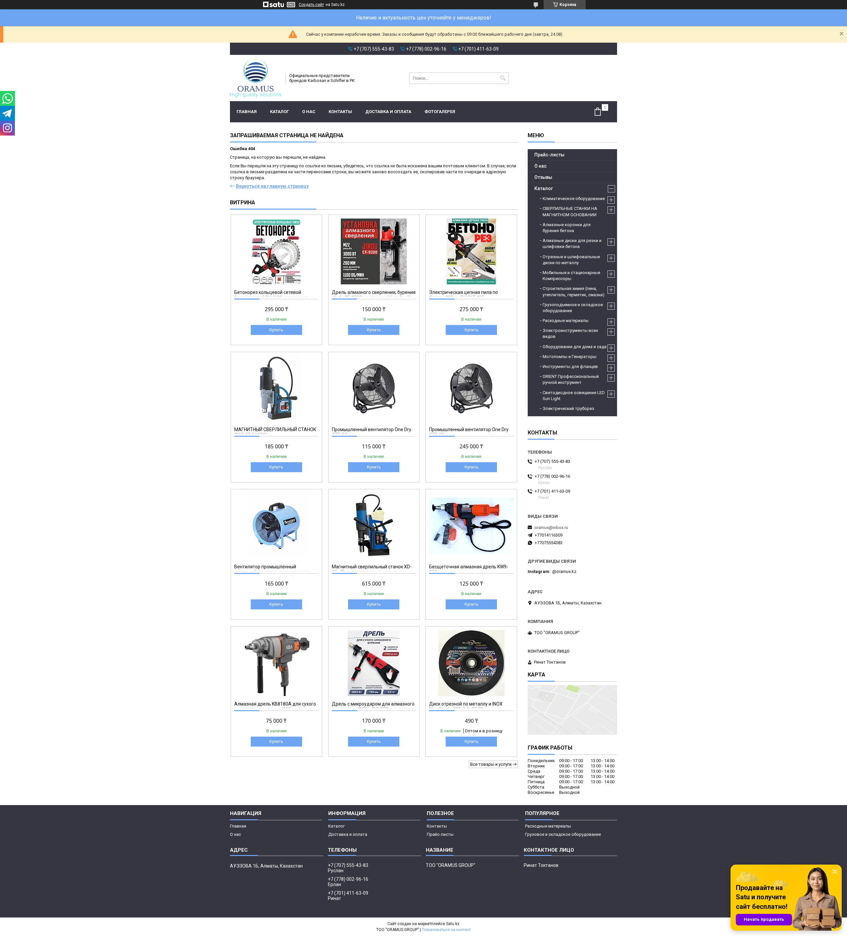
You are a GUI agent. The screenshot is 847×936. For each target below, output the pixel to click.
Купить (276, 329)
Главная (247, 111)
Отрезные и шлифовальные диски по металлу (571, 259)
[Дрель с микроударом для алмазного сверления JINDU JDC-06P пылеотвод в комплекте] (374, 663)
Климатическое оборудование (574, 198)
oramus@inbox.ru (551, 527)
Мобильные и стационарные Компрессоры (571, 275)
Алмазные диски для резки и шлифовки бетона (572, 243)
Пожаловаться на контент (446, 929)
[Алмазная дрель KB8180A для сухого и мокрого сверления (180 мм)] (276, 663)
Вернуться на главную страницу (272, 186)
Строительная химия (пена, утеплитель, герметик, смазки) (573, 291)
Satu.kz (453, 923)
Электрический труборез (568, 408)
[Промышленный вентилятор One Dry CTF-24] (374, 388)
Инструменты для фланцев (570, 366)
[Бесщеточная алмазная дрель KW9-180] (471, 526)
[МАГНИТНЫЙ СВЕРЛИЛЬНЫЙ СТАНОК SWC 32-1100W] (276, 388)
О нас (308, 111)
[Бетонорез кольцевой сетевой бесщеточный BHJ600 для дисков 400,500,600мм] (276, 251)
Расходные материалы (566, 320)
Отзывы (543, 177)
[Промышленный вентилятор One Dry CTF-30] (471, 388)
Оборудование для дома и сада (574, 346)
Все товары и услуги (491, 764)
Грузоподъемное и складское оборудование (573, 307)
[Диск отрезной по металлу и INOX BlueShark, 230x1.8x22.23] (471, 663)
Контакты (340, 111)
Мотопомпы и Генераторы (570, 356)
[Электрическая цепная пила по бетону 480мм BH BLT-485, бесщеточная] (471, 251)
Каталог (279, 111)
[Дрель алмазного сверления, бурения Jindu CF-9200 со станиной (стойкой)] (374, 251)
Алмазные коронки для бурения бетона (567, 227)
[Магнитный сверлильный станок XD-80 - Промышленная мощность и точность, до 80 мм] (374, 526)
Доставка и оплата (388, 111)
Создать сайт (311, 4)
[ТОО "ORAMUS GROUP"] (255, 78)
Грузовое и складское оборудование (563, 834)
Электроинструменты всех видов (570, 333)
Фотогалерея (439, 111)
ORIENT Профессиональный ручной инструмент (571, 379)
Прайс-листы (549, 154)
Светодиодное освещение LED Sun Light (574, 395)
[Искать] (503, 78)
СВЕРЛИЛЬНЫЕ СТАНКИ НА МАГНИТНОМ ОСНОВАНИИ (570, 211)
